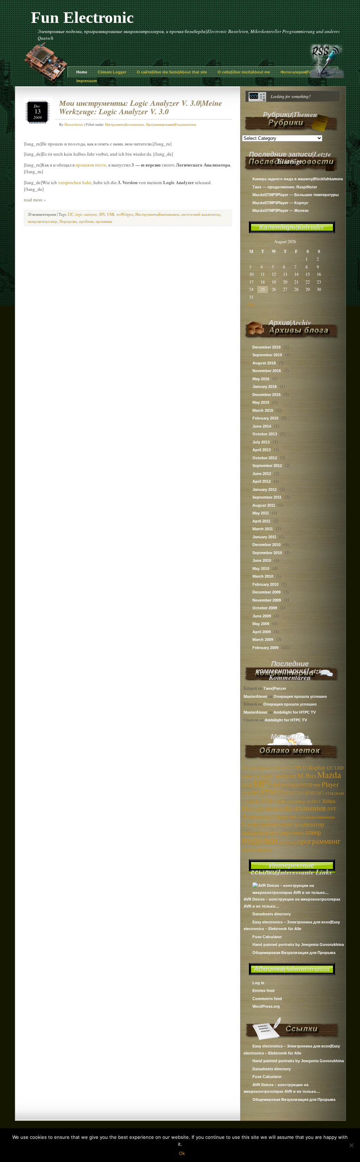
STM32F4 (294, 793)
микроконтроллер (266, 832)
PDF (317, 785)
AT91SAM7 (280, 768)
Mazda (329, 774)
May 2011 (260, 513)
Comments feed (267, 999)
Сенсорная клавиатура (316, 816)
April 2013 (261, 450)
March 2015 (262, 410)
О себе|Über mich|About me (244, 72)
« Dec (250, 304)
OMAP (278, 785)
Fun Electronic (82, 17)
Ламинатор (256, 816)
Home (81, 72)
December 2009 (266, 592)
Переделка (284, 816)
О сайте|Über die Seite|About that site (172, 72)
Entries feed (263, 990)
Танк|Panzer (274, 688)
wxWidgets (124, 214)
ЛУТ (331, 809)
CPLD (300, 767)
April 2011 (261, 521)
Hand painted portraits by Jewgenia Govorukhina (298, 944)
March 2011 (262, 529)
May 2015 (260, 402)
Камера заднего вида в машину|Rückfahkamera (297, 179)
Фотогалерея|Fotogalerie (304, 72)
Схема (251, 823)
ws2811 (313, 801)
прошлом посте (91, 165)
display (317, 767)
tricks (255, 801)
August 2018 (264, 363)
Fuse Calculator (267, 937)
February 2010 (265, 584)
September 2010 (267, 553)
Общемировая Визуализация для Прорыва (293, 952)
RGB (246, 793)
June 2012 (261, 474)
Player (330, 784)
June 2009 (261, 616)
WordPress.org (266, 1006)
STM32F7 (314, 793)
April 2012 (261, 481)
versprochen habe (74, 182)
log (256, 776)
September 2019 (267, 355)
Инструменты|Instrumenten (284, 808)
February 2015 (265, 418)
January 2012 (264, 489)
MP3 (262, 783)
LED (339, 768)
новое (297, 832)
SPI (255, 792)
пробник (287, 842)
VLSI (279, 800)
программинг (319, 841)
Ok (182, 1153)
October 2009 (264, 608)
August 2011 (263, 505)
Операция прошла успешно (300, 696)
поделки (260, 839)
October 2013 (264, 434)
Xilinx (329, 800)
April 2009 (261, 632)
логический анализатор (292, 824)
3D (245, 768)
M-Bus (306, 775)
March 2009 (262, 639)
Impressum (86, 81)
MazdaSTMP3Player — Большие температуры (295, 195)
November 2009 (266, 600)
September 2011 (267, 497)
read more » (35, 199)
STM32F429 (334, 793)
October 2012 (264, 458)
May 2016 (260, 379)
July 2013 (261, 442)
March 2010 (262, 576)
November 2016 (266, 371)
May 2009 (260, 624)
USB (267, 801)
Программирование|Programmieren (171, 124)
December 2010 (266, 545)
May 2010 (260, 568)
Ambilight (258, 768)
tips (245, 801)
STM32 (271, 792)
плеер (313, 831)
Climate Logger (112, 72)
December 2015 (266, 394)
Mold (247, 785)
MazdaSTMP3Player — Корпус (280, 203)
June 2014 (261, 426)
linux (247, 776)
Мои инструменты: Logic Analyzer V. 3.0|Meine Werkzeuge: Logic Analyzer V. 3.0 (140, 107)
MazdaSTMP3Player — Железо (280, 210)
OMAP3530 (299, 784)
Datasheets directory (271, 914)
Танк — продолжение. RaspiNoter (284, 187)
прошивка (257, 849)
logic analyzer (278, 775)
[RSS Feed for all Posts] (327, 76)
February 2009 (265, 647)
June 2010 (261, 560)
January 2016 (264, 386)
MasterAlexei (255, 696)
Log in (258, 983)
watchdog (296, 801)
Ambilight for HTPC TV (295, 712)
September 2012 (267, 465)
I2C (330, 768)
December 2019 (266, 347)
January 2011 (264, 537)
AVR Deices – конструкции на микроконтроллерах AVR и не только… (292, 902)
